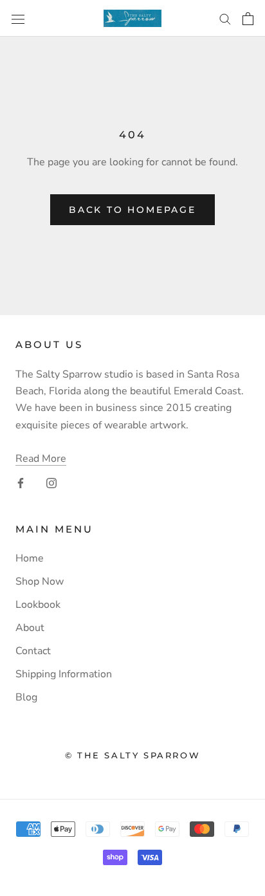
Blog (26, 697)
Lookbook (37, 605)
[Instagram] (51, 482)
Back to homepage (132, 209)
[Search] (225, 18)
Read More (40, 459)
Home (29, 558)
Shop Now (39, 581)
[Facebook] (20, 482)
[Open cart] (247, 18)
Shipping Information (63, 674)
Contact (33, 651)
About (29, 628)
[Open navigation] (18, 18)
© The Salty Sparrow (132, 755)
